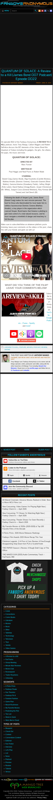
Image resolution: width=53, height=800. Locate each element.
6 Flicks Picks (10, 686)
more (28, 326)
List (6, 753)
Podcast (8, 759)
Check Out (9, 731)
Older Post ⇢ (45, 450)
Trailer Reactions (11, 675)
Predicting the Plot (12, 711)
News (7, 756)
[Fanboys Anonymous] (26, 4)
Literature (9, 620)
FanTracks (9, 659)
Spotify (32, 323)
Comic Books (10, 617)
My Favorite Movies (12, 708)
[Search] (36, 11)
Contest (8, 734)
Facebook (16, 370)
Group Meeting (10, 663)
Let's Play (9, 750)
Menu (6, 11)
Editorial (8, 741)
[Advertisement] (26, 40)
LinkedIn (26, 370)
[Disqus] (26, 411)
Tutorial (8, 769)
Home (26, 450)
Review (8, 765)
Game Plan (9, 702)
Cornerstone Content (13, 738)
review (44, 347)
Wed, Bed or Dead (12, 720)
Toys (7, 642)
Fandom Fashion (11, 698)
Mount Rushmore (11, 705)
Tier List (8, 714)
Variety (7, 645)
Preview (8, 762)
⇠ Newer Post (8, 450)
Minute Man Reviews (13, 666)
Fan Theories (10, 692)
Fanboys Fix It (10, 695)
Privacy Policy (41, 797)
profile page (34, 368)
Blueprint (8, 728)
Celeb (7, 611)
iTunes (25, 323)
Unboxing (9, 678)
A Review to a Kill (11, 347)
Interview (8, 747)
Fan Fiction (9, 744)
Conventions (10, 614)
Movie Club (9, 669)
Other (7, 630)
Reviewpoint (10, 672)
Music (7, 627)
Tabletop (8, 633)
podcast (36, 347)
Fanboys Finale (11, 689)
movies (30, 347)
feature (22, 347)
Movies (8, 623)
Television (9, 639)
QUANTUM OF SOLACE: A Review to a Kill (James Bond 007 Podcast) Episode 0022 (26, 75)
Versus (7, 772)
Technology (9, 636)
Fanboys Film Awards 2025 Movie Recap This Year (22, 537)
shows (7, 349)
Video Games (10, 648)
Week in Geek (10, 717)
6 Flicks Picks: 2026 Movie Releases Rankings (21, 533)
